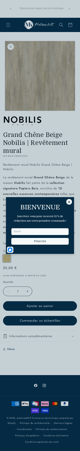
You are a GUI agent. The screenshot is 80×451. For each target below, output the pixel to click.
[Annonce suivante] (69, 8)
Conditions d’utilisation (56, 435)
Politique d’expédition (27, 435)
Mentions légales (63, 423)
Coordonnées (24, 429)
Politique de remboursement (51, 429)
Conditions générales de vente (42, 441)
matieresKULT (24, 418)
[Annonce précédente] (10, 8)
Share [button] (11, 349)
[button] (8, 24)
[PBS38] (6, 258)
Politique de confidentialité (35, 423)
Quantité (8, 282)
